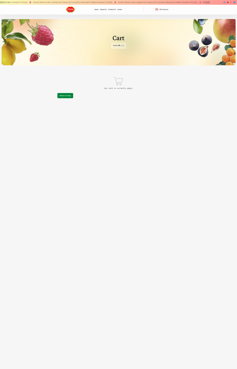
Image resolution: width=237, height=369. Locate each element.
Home (115, 45)
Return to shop (65, 96)
